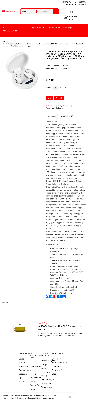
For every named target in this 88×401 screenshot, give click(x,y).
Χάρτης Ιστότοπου (36, 27)
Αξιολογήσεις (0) (66, 116)
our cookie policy (46, 398)
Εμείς (21, 359)
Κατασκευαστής (53, 27)
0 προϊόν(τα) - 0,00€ (72, 18)
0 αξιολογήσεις (64, 106)
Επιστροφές (68, 27)
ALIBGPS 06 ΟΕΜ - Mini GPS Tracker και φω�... (62, 326)
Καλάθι (49, 98)
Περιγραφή (52, 116)
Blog (54, 374)
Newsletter (35, 389)
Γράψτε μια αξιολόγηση (55, 108)
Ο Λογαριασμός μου (36, 366)
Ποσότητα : (48, 89)
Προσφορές (57, 366)
